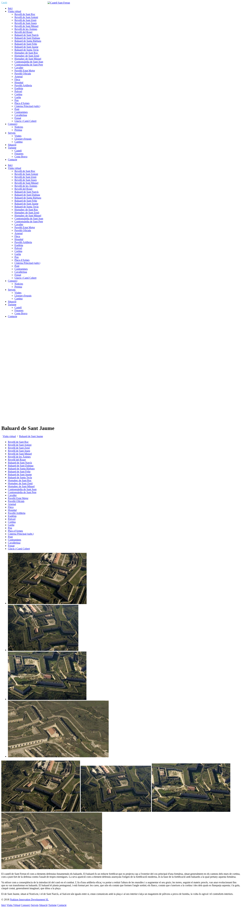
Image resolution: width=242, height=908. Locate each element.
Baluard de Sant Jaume (26, 203)
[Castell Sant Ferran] (59, 2)
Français (33, 2)
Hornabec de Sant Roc (26, 209)
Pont (16, 266)
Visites (17, 292)
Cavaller (18, 224)
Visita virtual (14, 168)
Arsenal (18, 233)
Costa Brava (20, 313)
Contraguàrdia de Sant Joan (28, 218)
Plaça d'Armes (21, 260)
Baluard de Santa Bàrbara (27, 197)
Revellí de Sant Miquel (26, 183)
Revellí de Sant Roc (24, 171)
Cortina (18, 251)
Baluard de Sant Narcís (26, 191)
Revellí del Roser (23, 188)
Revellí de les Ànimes (25, 185)
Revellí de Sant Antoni (26, 174)
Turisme (12, 304)
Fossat (17, 274)
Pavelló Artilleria (23, 242)
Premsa (18, 286)
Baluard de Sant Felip (25, 200)
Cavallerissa (20, 271)
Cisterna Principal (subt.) (27, 263)
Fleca (17, 236)
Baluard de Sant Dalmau (27, 194)
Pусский (43, 2)
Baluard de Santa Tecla (26, 206)
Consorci (12, 280)
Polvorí (18, 248)
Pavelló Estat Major (24, 227)
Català (4, 2)
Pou (16, 257)
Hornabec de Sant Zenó (26, 212)
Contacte (12, 316)
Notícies (18, 283)
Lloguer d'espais (22, 295)
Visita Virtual (13, 905)
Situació (12, 301)
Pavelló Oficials (22, 230)
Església (18, 245)
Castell (18, 307)
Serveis (11, 289)
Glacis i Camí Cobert (25, 277)
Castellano (14, 2)
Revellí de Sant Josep (25, 180)
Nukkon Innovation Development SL (29, 899)
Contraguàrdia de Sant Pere (28, 221)
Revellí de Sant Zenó (25, 177)
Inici (10, 165)
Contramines (21, 269)
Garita (17, 254)
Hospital (18, 239)
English (24, 2)
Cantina (18, 298)
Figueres (18, 310)
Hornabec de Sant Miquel (27, 215)
